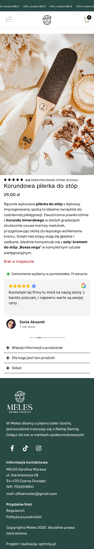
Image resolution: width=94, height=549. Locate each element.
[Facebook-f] (12, 448)
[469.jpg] (47, 104)
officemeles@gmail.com (36, 494)
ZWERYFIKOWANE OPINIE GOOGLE (52, 180)
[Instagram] (39, 448)
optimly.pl (47, 544)
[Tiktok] (26, 448)
